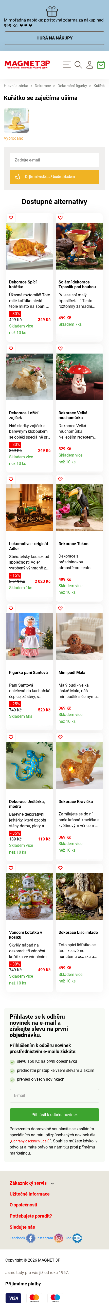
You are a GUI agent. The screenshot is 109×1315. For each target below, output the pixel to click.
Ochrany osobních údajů (30, 1141)
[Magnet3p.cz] (27, 65)
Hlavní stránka (16, 86)
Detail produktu (47, 335)
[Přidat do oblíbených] (11, 218)
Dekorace (43, 86)
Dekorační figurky (72, 86)
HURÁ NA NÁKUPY (55, 37)
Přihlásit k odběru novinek (54, 1114)
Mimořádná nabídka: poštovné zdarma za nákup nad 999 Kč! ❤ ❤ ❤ (54, 22)
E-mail (19, 1095)
